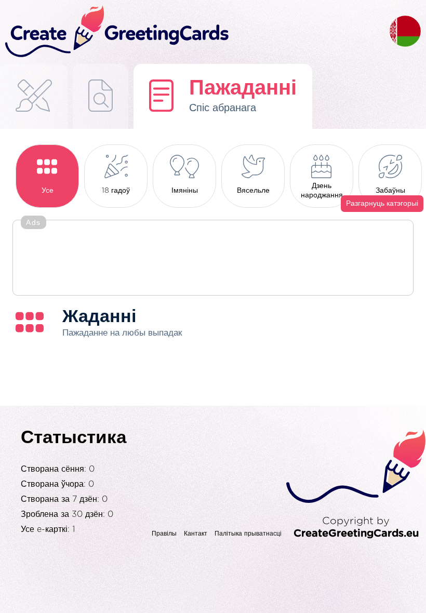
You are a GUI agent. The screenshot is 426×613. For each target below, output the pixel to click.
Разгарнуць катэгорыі (382, 203)
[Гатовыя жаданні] (100, 96)
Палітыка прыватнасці (248, 533)
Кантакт (195, 533)
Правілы (164, 533)
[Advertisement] (213, 259)
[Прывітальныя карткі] (34, 96)
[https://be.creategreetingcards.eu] (195, 32)
